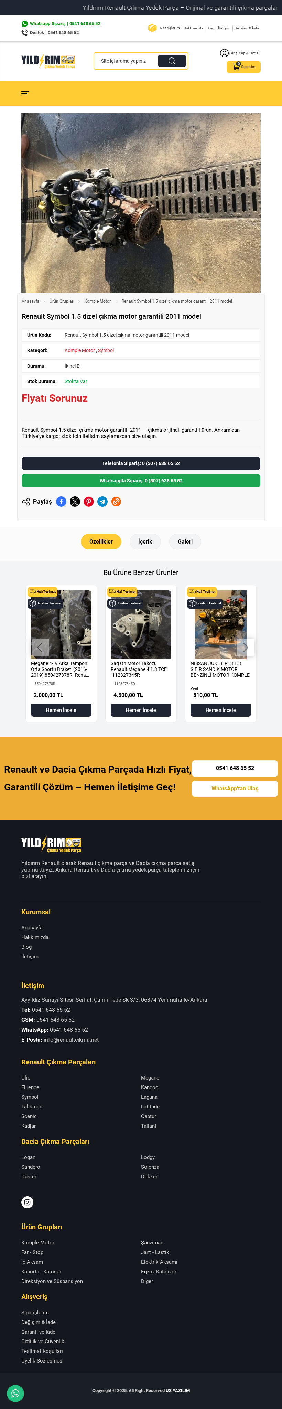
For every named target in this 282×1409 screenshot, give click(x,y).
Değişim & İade (247, 28)
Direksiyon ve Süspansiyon (52, 1281)
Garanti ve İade (38, 1332)
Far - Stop (32, 1252)
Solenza (150, 1167)
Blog (210, 28)
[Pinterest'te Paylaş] (89, 501)
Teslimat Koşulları (42, 1351)
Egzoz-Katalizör (158, 1272)
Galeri (185, 541)
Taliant (148, 1126)
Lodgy (148, 1157)
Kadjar (28, 1126)
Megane (150, 1078)
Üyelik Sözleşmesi (42, 1361)
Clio (26, 1078)
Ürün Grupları (62, 301)
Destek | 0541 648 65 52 (54, 32)
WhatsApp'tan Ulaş (234, 788)
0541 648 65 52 (235, 768)
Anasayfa (31, 301)
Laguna (149, 1097)
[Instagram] (27, 1202)
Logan (28, 1157)
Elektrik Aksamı (159, 1262)
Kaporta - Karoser (41, 1272)
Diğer (147, 1281)
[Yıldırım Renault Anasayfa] (48, 61)
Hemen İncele (61, 710)
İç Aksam (32, 1262)
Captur (148, 1116)
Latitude (150, 1107)
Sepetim (248, 67)
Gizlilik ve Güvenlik (42, 1341)
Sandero (30, 1167)
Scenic (29, 1116)
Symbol (106, 350)
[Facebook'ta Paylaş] (61, 501)
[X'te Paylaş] (75, 501)
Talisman (31, 1107)
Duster (28, 1177)
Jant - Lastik (155, 1252)
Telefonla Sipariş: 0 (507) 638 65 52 (141, 463)
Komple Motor (98, 301)
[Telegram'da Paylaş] (102, 501)
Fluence (30, 1087)
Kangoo (150, 1087)
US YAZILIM (178, 1390)
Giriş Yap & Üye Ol (245, 53)
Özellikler (101, 541)
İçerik (145, 541)
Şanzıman (152, 1243)
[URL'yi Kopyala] (116, 501)
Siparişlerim (170, 28)
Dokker (149, 1177)
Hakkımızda (193, 28)
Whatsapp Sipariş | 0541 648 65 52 (65, 23)
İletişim (224, 28)
